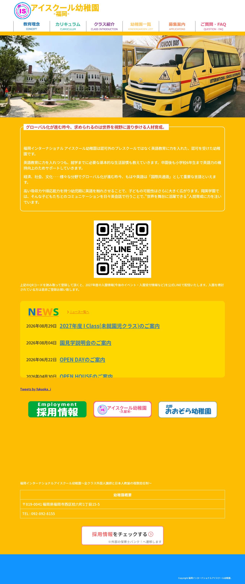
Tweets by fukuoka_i (35, 389)
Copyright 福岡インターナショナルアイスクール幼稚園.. (205, 577)
